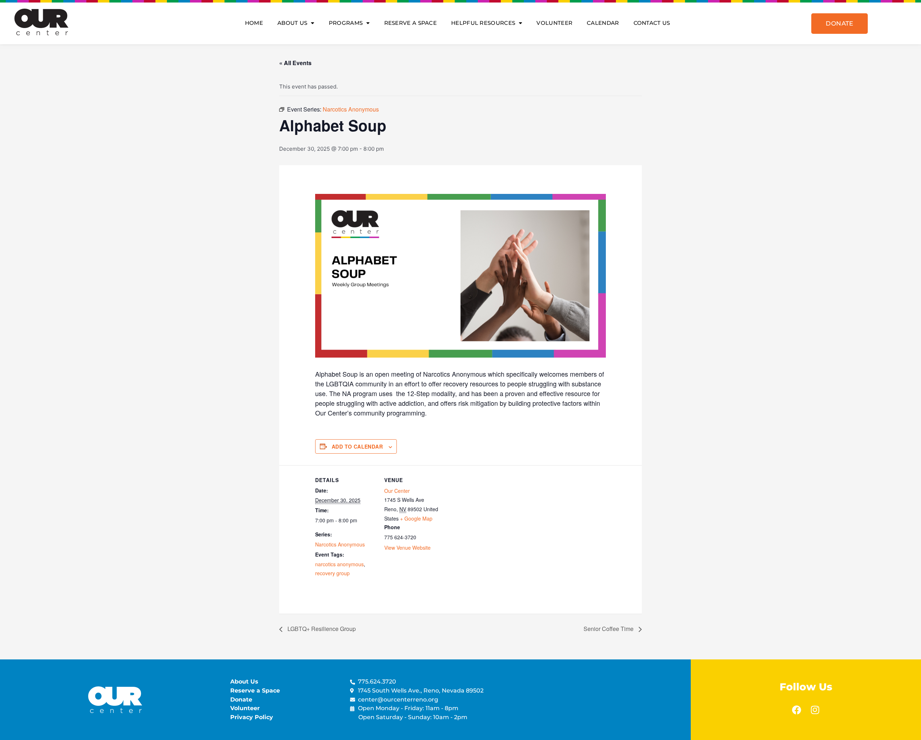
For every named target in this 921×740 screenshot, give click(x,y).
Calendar (603, 22)
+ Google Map (416, 518)
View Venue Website (407, 547)
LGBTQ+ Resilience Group (321, 629)
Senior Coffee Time (609, 629)
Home (254, 22)
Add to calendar (357, 446)
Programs (346, 22)
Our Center (397, 490)
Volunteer (554, 22)
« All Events (295, 63)
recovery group (332, 573)
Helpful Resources (483, 22)
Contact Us (652, 22)
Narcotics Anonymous (340, 544)
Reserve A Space (410, 22)
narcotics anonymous (339, 564)
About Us (292, 22)
